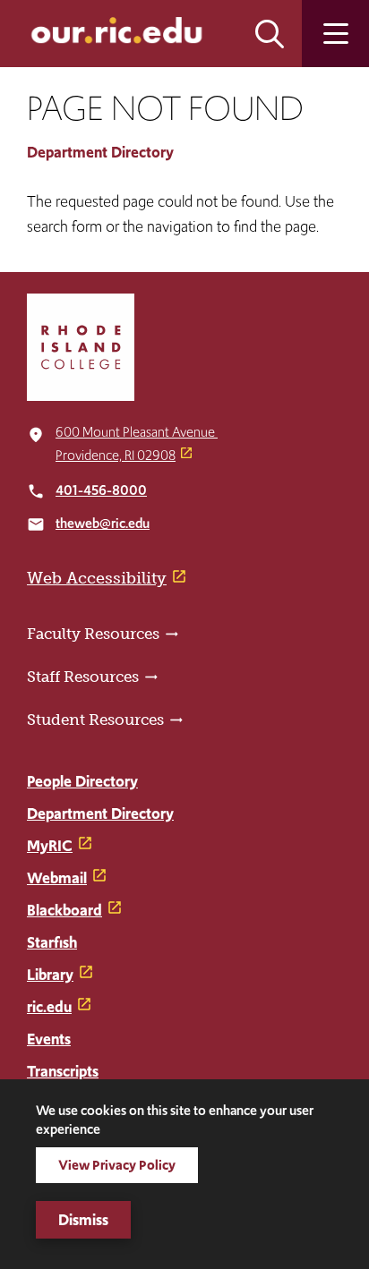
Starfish (52, 942)
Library (50, 974)
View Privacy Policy (117, 1164)
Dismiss (83, 1220)
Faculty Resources (93, 634)
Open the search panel (269, 33)
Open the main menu (335, 33)
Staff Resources (83, 677)
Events (49, 1039)
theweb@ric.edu (103, 523)
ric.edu (49, 1007)
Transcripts (63, 1071)
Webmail (57, 878)
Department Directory (100, 152)
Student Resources (95, 719)
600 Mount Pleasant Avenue (137, 431)
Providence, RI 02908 (116, 455)
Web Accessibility (97, 578)
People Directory (82, 781)
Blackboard (64, 910)
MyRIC (50, 845)
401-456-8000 (101, 490)
